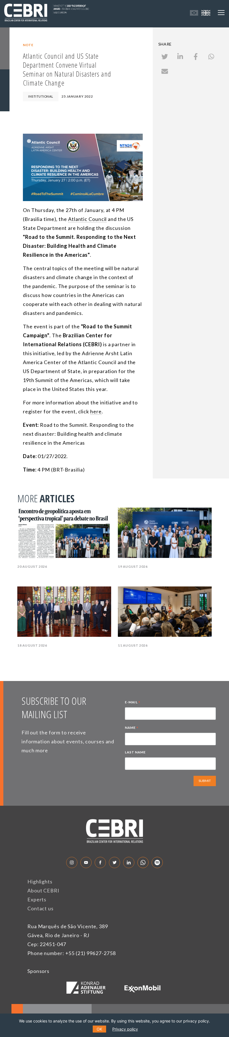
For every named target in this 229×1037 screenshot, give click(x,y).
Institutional (40, 96)
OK (99, 1029)
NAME (132, 728)
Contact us (40, 908)
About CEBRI (43, 890)
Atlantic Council (87, 219)
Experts (36, 899)
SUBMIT (205, 781)
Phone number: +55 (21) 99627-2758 (71, 953)
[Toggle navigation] (221, 12)
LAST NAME (135, 752)
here (96, 411)
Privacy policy (125, 1029)
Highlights (40, 881)
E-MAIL (132, 703)
